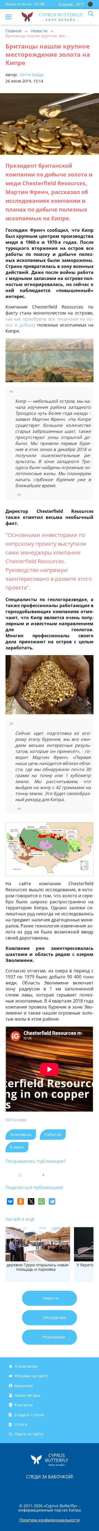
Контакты (24, 1404)
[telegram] (56, 1488)
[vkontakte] (69, 1488)
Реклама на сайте (31, 1376)
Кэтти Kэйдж (31, 74)
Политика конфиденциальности (49, 1520)
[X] (31, 1201)
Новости (39, 30)
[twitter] (43, 1488)
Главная (13, 30)
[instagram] (31, 1488)
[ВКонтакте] (10, 1201)
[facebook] (18, 1488)
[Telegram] (52, 1201)
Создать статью (29, 1414)
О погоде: (65, 4)
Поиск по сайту (29, 1434)
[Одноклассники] (20, 1201)
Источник (16, 1120)
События (53, 1134)
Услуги (21, 1424)
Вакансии (24, 1385)
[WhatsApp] (41, 1201)
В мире (17, 1147)
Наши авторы (27, 1395)
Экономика (21, 1134)
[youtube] (81, 1488)
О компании (26, 1366)
